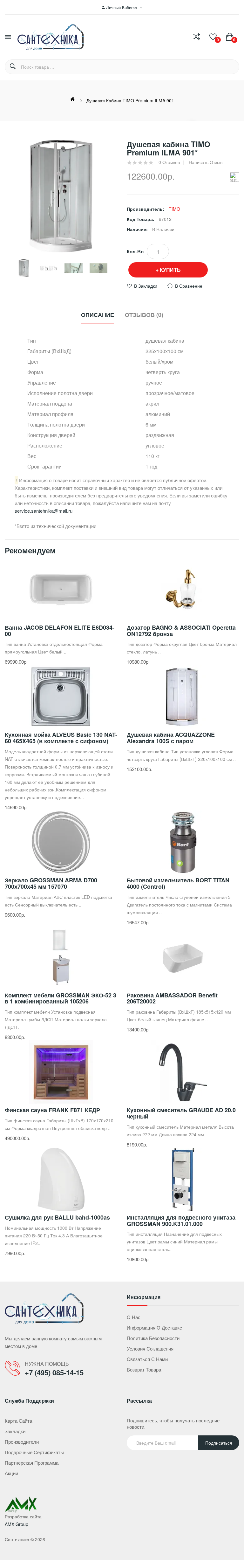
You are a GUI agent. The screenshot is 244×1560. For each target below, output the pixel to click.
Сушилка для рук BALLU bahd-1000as (57, 1217)
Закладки (15, 1431)
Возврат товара (144, 1369)
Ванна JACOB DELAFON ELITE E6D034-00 (59, 630)
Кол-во (135, 251)
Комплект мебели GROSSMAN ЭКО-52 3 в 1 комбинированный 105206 (60, 998)
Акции (11, 1473)
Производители (22, 1441)
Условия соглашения (150, 1348)
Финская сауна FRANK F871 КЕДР (52, 1110)
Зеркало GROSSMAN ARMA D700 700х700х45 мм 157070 (51, 883)
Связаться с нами (147, 1359)
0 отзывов (169, 162)
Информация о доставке (154, 1327)
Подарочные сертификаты (34, 1452)
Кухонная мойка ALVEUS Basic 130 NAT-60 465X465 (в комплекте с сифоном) (61, 737)
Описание (97, 315)
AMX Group (16, 1524)
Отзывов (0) (144, 315)
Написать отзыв (205, 162)
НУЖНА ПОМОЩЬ (47, 1363)
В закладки (145, 286)
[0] (213, 37)
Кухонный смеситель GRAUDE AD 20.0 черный (181, 1113)
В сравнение (188, 286)
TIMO (174, 209)
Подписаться (218, 1443)
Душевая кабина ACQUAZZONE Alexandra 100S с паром (171, 737)
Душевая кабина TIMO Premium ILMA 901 (130, 100)
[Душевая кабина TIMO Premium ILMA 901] (23, 268)
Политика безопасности (153, 1338)
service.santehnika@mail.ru (43, 510)
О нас (133, 1317)
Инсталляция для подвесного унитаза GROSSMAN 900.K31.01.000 (181, 1220)
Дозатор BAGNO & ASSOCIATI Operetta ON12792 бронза (181, 630)
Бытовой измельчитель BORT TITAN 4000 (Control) (178, 883)
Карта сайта (18, 1420)
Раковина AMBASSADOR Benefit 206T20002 (172, 998)
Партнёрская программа (31, 1462)
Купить (170, 269)
